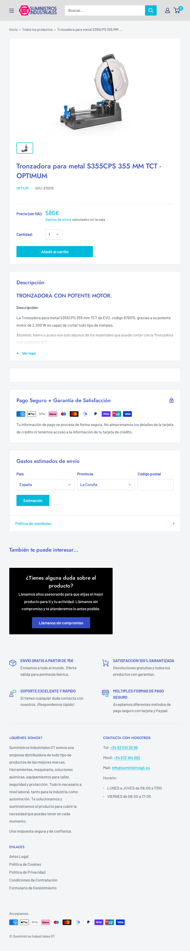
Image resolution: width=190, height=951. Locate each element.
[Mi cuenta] (167, 10)
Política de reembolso (33, 523)
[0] (177, 10)
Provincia (85, 473)
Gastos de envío (58, 219)
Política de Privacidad (27, 872)
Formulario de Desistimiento (33, 887)
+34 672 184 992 (127, 757)
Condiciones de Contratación (33, 880)
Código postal (149, 473)
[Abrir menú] (11, 11)
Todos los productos (37, 29)
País (20, 473)
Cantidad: (24, 234)
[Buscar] (151, 10)
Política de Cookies (25, 864)
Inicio (13, 29)
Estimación (32, 500)
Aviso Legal (18, 856)
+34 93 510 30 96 (124, 747)
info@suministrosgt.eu (131, 767)
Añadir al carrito (54, 251)
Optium (22, 188)
